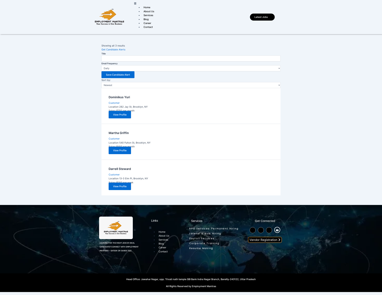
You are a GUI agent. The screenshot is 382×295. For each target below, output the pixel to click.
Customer (114, 102)
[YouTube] (277, 230)
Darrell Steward (120, 169)
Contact (148, 26)
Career (147, 23)
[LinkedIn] (269, 230)
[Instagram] (253, 230)
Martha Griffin (119, 133)
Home (147, 7)
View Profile (120, 114)
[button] (189, 3)
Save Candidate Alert (118, 74)
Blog (146, 19)
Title (103, 53)
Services (148, 15)
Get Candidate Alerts (113, 49)
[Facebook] (261, 230)
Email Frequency (109, 63)
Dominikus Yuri (119, 97)
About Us (149, 11)
